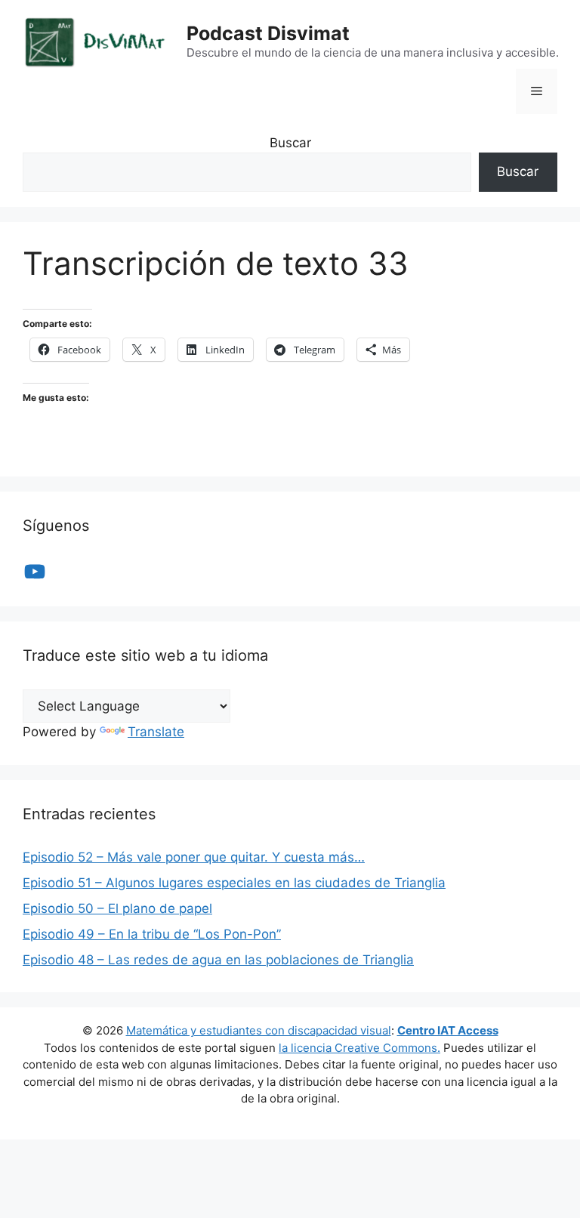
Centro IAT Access (447, 1030)
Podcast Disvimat (268, 33)
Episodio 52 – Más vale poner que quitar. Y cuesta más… (194, 857)
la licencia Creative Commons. (359, 1048)
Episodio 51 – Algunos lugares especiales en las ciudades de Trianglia (234, 882)
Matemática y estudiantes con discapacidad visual (258, 1030)
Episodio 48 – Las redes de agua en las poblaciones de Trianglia (218, 959)
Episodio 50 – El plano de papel (117, 908)
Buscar (290, 142)
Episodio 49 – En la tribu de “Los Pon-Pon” (152, 934)
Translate (156, 731)
